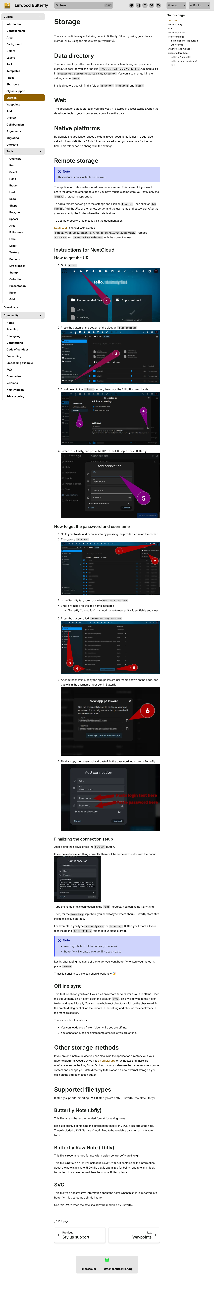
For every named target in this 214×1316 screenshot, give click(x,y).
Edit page (63, 1221)
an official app (107, 1060)
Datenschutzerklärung (118, 1268)
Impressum (88, 1268)
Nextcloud (60, 228)
